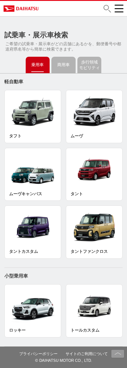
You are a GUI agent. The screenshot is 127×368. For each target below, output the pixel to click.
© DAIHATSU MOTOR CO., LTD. (63, 360)
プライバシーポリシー (38, 354)
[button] (107, 9)
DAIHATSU (45, 8)
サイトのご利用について (87, 354)
